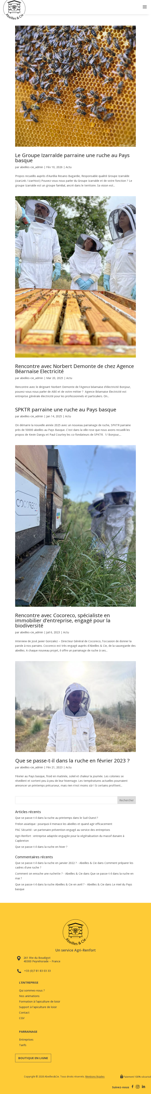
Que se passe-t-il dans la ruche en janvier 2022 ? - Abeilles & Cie (56, 863)
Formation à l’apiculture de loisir (39, 1001)
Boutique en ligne (33, 1058)
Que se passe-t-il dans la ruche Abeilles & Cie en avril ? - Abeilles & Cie (59, 884)
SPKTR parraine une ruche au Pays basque (65, 409)
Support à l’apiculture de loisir (38, 1007)
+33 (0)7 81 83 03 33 (37, 971)
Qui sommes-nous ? (32, 990)
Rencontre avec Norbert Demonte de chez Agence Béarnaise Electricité (74, 368)
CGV (22, 1018)
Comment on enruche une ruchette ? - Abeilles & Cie (49, 873)
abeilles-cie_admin (31, 167)
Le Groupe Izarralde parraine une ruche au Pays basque (72, 158)
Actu (69, 167)
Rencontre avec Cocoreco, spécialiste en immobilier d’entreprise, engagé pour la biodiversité (62, 620)
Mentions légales (95, 1076)
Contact (24, 1012)
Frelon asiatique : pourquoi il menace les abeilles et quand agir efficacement (63, 824)
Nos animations (29, 996)
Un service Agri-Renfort (75, 950)
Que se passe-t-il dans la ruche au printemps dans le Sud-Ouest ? (56, 818)
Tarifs (22, 1045)
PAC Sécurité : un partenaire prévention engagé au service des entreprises (62, 830)
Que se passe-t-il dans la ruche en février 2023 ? (72, 760)
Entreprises (26, 1039)
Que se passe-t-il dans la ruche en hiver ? (41, 847)
